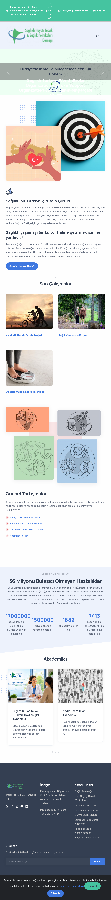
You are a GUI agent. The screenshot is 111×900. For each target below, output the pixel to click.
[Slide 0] (29, 90)
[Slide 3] (45, 90)
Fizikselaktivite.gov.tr (86, 805)
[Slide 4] (50, 90)
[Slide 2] (40, 90)
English (101, 10)
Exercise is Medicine (86, 810)
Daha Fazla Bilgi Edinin (72, 886)
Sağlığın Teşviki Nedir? (21, 266)
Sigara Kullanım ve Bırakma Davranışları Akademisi (26, 715)
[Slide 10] (81, 90)
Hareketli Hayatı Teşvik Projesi (24, 335)
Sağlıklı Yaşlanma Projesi (73, 335)
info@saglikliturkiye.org (75, 10)
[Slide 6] (61, 90)
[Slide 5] (55, 90)
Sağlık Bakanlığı (83, 791)
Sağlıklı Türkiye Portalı (87, 837)
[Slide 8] (71, 90)
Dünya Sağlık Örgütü (86, 814)
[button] (52, 752)
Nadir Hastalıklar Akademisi (74, 713)
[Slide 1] (35, 90)
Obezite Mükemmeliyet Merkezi (25, 391)
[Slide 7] (66, 90)
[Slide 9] (76, 90)
